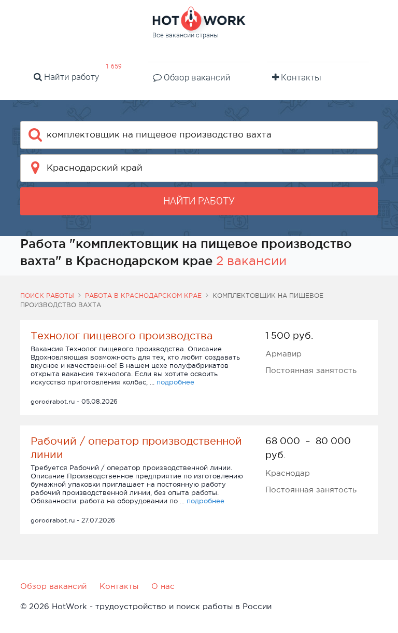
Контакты (300, 77)
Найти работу (70, 77)
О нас (163, 586)
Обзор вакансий (196, 77)
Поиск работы (47, 295)
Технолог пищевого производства (122, 335)
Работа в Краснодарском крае (143, 295)
